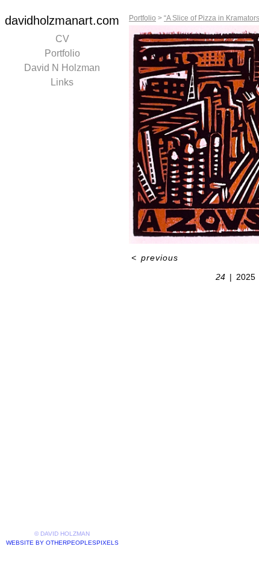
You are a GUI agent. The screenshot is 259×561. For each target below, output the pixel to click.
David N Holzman (62, 68)
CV (62, 39)
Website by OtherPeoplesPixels (62, 542)
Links (62, 82)
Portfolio (62, 53)
